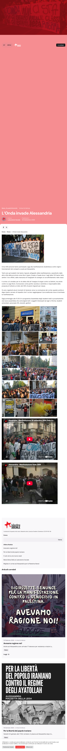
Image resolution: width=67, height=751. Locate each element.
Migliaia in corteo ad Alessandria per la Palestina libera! (21, 564)
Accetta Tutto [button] (20, 747)
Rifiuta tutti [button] (29, 747)
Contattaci (60, 45)
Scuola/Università (11, 208)
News (3, 208)
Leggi (5, 654)
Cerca (5, 535)
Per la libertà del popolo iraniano (13, 552)
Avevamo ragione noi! (10, 548)
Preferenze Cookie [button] (8, 747)
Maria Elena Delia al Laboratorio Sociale (16, 560)
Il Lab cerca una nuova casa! (12, 556)
